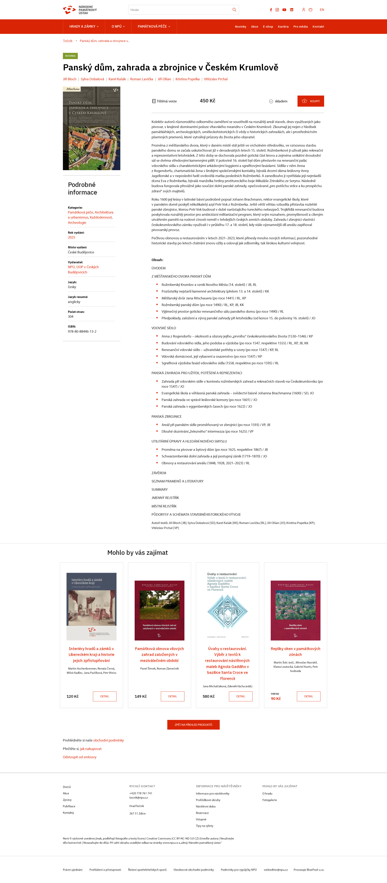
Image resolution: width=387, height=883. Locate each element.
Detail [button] (104, 696)
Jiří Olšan (164, 79)
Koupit (315, 101)
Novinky (240, 26)
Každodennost (101, 217)
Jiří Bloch (69, 79)
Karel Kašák (117, 79)
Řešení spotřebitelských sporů (147, 870)
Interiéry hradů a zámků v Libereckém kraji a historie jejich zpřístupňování (91, 654)
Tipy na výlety (204, 826)
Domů (67, 787)
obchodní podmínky (108, 740)
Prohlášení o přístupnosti (105, 870)
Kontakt (318, 26)
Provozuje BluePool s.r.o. (309, 870)
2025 (71, 237)
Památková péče (152, 26)
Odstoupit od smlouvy (79, 757)
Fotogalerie (269, 800)
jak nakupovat (91, 748)
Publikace (69, 806)
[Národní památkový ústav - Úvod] (80, 9)
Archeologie (77, 222)
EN (322, 9)
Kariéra (283, 26)
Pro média (300, 26)
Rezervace (202, 813)
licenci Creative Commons (154, 838)
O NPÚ (117, 26)
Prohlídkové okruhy (208, 800)
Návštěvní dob (205, 806)
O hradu (267, 793)
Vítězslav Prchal (216, 79)
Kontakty (68, 812)
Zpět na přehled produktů (193, 725)
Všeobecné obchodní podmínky (194, 870)
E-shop (268, 26)
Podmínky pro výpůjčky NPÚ (239, 870)
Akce (254, 26)
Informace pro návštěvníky (212, 793)
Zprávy (67, 800)
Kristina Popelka (188, 79)
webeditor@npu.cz (276, 870)
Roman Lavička (141, 79)
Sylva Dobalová (92, 79)
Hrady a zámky (82, 26)
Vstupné (201, 819)
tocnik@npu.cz (138, 797)
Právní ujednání (73, 870)
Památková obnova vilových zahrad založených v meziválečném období (159, 654)
